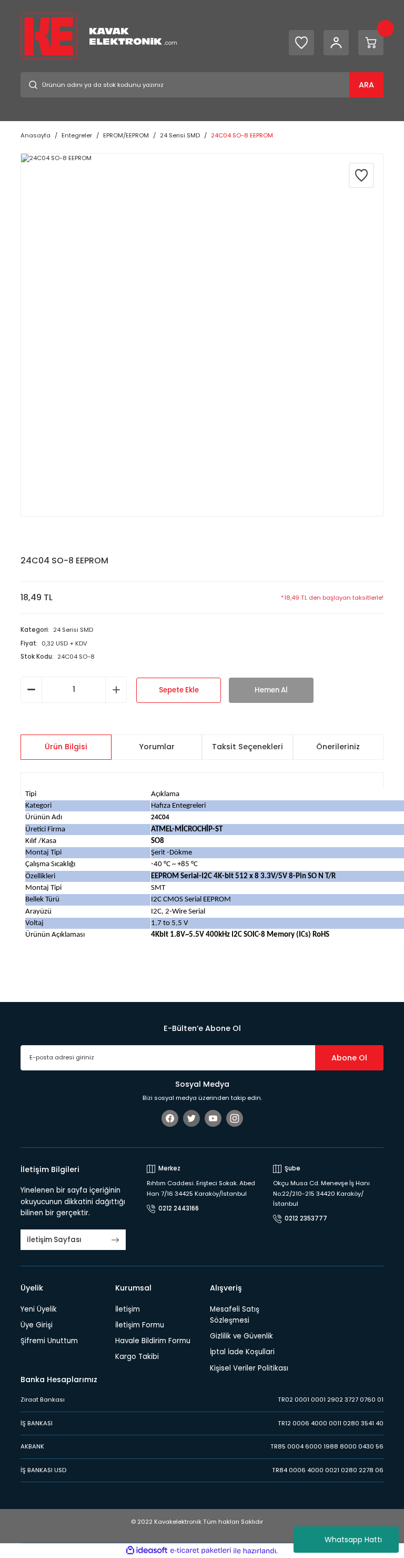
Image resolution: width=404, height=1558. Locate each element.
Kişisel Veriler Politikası (249, 1368)
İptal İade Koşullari (242, 1352)
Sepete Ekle (179, 690)
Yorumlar (157, 746)
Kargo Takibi (137, 1357)
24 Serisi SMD (73, 630)
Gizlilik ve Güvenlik (241, 1336)
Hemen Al (271, 690)
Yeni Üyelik (39, 1309)
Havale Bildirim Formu (152, 1341)
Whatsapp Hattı (353, 1539)
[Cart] (370, 42)
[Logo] (99, 36)
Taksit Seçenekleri (247, 746)
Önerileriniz (338, 746)
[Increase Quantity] (116, 689)
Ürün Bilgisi (66, 746)
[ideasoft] (147, 1550)
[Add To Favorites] (361, 175)
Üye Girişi (37, 1325)
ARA (366, 85)
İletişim (127, 1309)
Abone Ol (349, 1058)
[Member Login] (336, 42)
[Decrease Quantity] (31, 689)
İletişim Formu (139, 1325)
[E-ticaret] (200, 1550)
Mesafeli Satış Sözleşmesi (234, 1314)
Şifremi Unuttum (49, 1341)
